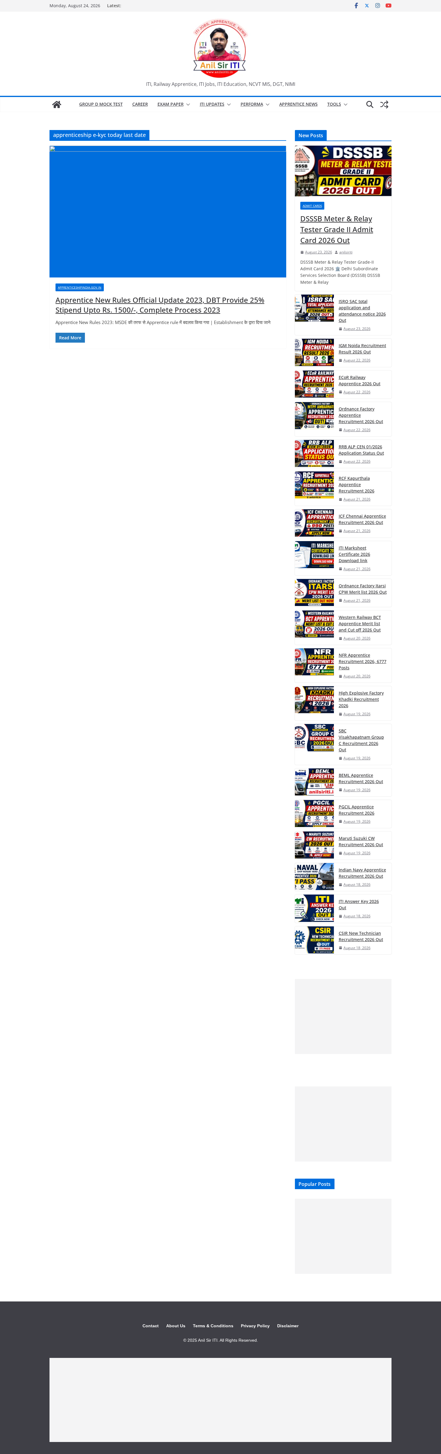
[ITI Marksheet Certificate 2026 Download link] (314, 558)
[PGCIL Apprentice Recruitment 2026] (314, 814)
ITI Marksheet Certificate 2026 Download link (354, 554)
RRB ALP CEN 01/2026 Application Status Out (361, 450)
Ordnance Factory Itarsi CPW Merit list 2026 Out (363, 589)
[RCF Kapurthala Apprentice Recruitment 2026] (314, 488)
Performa (252, 104)
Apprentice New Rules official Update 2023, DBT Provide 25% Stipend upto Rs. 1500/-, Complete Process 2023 (160, 305)
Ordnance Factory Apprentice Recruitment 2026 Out (361, 415)
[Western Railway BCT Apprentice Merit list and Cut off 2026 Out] (314, 627)
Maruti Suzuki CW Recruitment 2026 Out (361, 841)
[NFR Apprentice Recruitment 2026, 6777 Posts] (314, 665)
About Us (175, 1325)
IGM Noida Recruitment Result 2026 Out (362, 349)
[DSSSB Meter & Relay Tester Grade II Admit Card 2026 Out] (343, 171)
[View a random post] (384, 104)
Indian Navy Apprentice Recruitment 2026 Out (362, 873)
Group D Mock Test (101, 104)
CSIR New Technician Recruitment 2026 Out (361, 936)
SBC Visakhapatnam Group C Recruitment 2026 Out (361, 740)
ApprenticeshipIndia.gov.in (79, 287)
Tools (334, 104)
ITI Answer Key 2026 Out (359, 904)
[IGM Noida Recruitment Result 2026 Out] (314, 353)
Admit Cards (312, 206)
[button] (187, 104)
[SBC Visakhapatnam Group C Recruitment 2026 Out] (314, 744)
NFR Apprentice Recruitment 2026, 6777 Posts (362, 661)
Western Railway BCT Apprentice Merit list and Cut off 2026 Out (360, 623)
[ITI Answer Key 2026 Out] (314, 908)
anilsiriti (345, 252)
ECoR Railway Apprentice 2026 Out (359, 380)
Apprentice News (298, 104)
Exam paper (171, 104)
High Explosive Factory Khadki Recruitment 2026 (361, 699)
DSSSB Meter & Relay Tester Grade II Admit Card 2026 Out (336, 229)
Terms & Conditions (213, 1325)
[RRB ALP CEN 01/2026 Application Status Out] (314, 454)
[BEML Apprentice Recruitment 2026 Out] (314, 782)
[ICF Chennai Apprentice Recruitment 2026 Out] (314, 523)
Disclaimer (287, 1325)
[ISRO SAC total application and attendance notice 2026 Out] (314, 315)
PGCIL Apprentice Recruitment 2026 (356, 810)
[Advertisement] (343, 1016)
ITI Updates (212, 104)
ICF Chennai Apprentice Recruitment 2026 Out (362, 519)
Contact (150, 1325)
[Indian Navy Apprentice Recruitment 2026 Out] (314, 877)
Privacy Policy (255, 1325)
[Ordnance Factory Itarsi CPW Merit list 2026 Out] (314, 593)
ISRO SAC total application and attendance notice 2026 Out (362, 310)
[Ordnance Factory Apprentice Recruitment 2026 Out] (314, 419)
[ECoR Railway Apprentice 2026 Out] (314, 384)
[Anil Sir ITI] (57, 104)
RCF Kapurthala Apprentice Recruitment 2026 (356, 484)
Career (140, 104)
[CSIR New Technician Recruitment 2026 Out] (314, 940)
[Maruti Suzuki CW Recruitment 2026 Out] (314, 845)
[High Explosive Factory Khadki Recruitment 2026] (314, 703)
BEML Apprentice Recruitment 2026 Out (361, 778)
